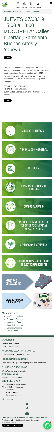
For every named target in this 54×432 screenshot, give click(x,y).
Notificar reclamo (12, 392)
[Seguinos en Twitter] (27, 404)
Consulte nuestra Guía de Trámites (16, 354)
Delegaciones (12, 331)
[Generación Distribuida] (27, 244)
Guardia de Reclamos (10, 344)
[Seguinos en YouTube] (27, 413)
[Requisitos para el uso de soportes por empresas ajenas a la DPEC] (27, 227)
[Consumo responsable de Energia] (27, 189)
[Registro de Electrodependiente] (27, 263)
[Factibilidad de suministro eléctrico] (27, 170)
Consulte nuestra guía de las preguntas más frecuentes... (25, 363)
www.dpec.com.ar (9, 423)
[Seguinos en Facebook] (27, 409)
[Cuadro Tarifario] (27, 208)
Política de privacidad (10, 420)
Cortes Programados (10, 346)
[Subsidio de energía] (27, 132)
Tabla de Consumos (15, 325)
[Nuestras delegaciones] (27, 283)
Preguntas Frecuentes (16, 319)
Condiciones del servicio (30, 420)
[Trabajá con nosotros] (27, 151)
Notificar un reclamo (15, 316)
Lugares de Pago (14, 322)
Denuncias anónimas (14, 395)
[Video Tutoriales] (27, 302)
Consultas (10, 390)
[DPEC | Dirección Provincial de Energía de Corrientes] (4, 2)
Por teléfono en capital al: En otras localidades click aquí (14, 381)
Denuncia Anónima (14, 328)
